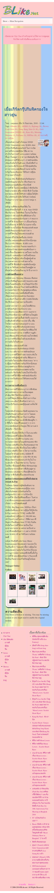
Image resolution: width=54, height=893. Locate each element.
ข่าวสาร (6, 633)
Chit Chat (6, 636)
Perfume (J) (21, 135)
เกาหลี (7, 642)
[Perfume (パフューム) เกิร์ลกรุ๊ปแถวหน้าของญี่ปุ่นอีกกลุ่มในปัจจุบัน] (22, 580)
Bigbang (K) (37, 126)
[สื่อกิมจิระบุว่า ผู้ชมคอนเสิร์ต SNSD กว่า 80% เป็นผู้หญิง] (22, 589)
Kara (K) (29, 132)
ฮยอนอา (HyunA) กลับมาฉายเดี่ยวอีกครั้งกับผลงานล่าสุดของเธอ (41, 860)
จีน (6, 649)
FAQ (5, 680)
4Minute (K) (15, 126)
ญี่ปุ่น (7, 646)
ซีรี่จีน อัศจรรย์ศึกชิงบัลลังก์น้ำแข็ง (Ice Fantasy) (40, 639)
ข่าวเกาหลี (42, 135)
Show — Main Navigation (13, 21)
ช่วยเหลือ (22, 884)
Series (5, 653)
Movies (6, 666)
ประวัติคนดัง (8, 639)
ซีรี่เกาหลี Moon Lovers (41, 740)
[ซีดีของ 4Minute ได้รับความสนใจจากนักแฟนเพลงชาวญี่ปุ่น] (12, 589)
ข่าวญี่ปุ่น (9, 138)
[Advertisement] (27, 75)
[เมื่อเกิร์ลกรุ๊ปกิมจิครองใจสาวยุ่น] (43, 145)
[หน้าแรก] (21, 15)
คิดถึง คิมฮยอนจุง (39, 842)
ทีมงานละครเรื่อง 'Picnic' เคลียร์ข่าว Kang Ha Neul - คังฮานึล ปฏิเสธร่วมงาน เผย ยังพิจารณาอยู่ (41, 657)
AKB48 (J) (26, 126)
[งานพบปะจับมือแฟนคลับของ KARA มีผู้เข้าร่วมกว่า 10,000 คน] (41, 577)
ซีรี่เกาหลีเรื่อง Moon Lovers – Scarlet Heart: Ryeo (41, 747)
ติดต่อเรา (31, 884)
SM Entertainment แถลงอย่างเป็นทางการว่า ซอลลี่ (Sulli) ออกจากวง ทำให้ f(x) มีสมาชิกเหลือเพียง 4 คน (41, 872)
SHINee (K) (32, 135)
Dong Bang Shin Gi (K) (28, 129)
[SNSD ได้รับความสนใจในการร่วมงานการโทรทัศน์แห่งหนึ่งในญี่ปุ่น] (32, 580)
